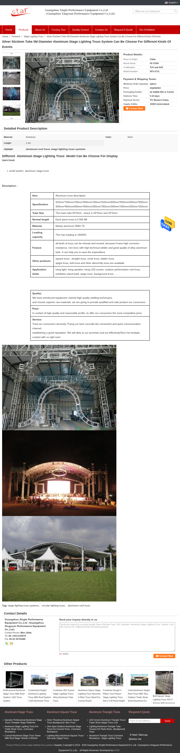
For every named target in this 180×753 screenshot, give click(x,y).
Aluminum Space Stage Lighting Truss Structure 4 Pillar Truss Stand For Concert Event (89, 695)
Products (23, 29)
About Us (40, 29)
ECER (117, 750)
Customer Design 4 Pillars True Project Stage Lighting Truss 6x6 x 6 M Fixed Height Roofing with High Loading (114, 699)
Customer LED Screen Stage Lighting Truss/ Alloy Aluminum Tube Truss (64, 695)
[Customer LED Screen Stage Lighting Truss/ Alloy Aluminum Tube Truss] (64, 680)
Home (8, 29)
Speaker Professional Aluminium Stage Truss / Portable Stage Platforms (23, 721)
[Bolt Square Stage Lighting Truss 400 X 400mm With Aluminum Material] (164, 682)
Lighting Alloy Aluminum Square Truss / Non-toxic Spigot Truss (65, 736)
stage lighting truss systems (23, 605)
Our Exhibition (147, 29)
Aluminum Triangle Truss (104, 712)
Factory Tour (59, 29)
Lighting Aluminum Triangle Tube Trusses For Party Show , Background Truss (107, 729)
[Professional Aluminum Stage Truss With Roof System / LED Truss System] (14, 680)
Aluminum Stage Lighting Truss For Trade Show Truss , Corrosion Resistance (21, 729)
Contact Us (101, 29)
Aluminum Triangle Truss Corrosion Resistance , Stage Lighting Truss (106, 736)
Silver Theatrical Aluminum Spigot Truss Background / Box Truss (63, 721)
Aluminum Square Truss (62, 712)
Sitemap (143, 734)
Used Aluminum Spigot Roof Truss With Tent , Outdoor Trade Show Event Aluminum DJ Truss (139, 697)
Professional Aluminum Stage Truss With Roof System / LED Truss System (14, 695)
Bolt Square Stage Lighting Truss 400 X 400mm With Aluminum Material (164, 701)
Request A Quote (123, 29)
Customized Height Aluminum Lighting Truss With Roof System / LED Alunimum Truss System (39, 697)
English (172, 2)
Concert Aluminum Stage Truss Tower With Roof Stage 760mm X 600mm (23, 736)
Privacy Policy (13, 745)
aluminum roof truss (79, 605)
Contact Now (136, 108)
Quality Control (80, 29)
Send (167, 721)
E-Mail (133, 734)
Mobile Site (136, 739)
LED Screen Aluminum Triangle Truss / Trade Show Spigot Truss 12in (107, 721)
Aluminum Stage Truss (19, 712)
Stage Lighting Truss (33, 36)
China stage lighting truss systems (37, 745)
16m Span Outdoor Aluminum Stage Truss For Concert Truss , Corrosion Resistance (64, 729)
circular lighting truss (53, 605)
